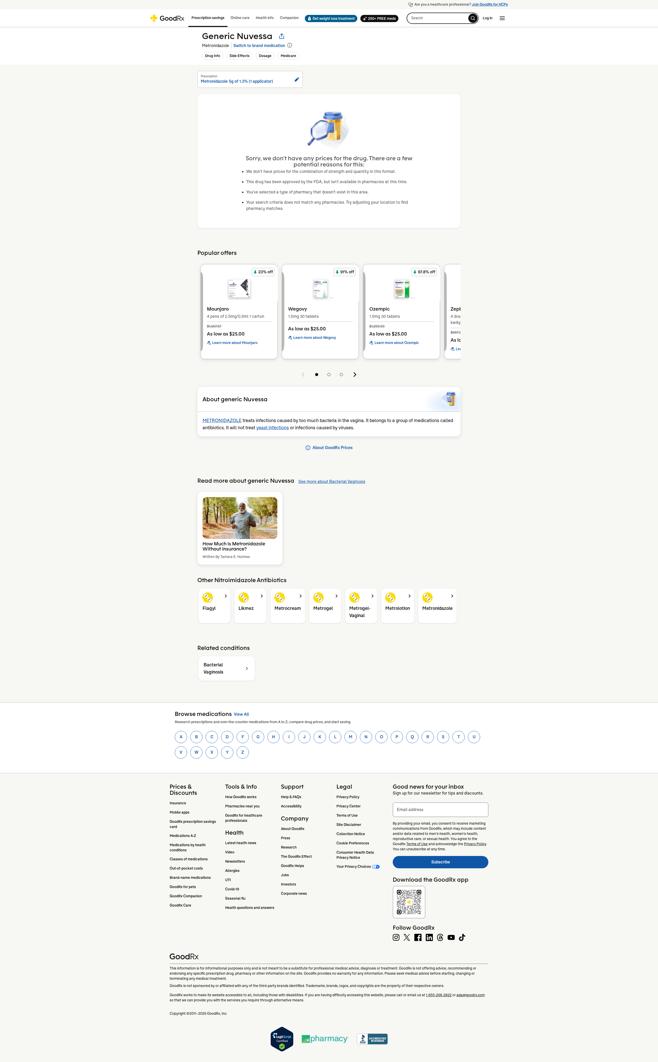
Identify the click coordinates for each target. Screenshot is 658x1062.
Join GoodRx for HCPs (490, 4)
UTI (228, 880)
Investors (288, 884)
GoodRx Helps (292, 865)
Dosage (265, 55)
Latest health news (240, 843)
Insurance (178, 803)
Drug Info (212, 55)
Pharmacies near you (242, 806)
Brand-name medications (190, 877)
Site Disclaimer (348, 824)
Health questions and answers (249, 907)
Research (289, 847)
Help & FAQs (291, 797)
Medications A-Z (183, 835)
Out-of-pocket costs (186, 868)
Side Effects (240, 55)
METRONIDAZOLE (222, 420)
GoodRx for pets (183, 886)
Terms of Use (347, 815)
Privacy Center (348, 806)
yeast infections (272, 428)
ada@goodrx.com (470, 995)
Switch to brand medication (259, 45)
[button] (329, 18)
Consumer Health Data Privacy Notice (355, 855)
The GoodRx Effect (296, 856)
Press (285, 838)
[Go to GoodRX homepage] (167, 18)
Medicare (288, 55)
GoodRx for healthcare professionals (244, 818)
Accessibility (291, 806)
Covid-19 (232, 889)
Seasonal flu (235, 898)
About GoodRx (292, 828)
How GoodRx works (241, 797)
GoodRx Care (180, 905)
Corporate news (294, 893)
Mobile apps (179, 812)
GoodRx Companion (186, 896)
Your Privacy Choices (353, 866)
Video (229, 852)
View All (241, 714)
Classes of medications (189, 859)
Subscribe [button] (459, 863)
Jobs (285, 875)
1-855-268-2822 (439, 995)
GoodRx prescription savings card (193, 824)
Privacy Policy (347, 797)
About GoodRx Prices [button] (333, 447)
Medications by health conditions (188, 847)
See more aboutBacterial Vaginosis (331, 481)
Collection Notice (350, 834)
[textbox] (440, 810)
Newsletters (235, 861)
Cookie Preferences (352, 843)
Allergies (232, 870)
